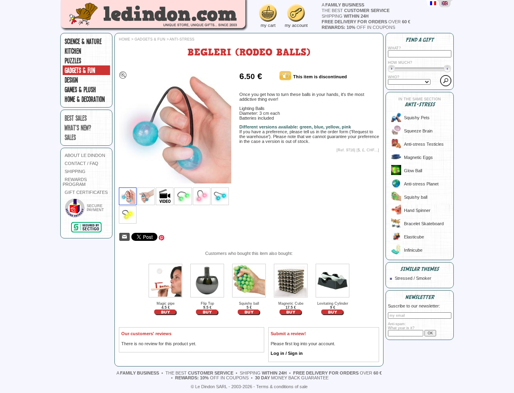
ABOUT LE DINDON (85, 155)
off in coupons (358, 27)
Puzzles (73, 60)
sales (70, 137)
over (366, 21)
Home (124, 39)
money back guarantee (291, 377)
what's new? (78, 127)
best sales (76, 118)
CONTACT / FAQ (81, 163)
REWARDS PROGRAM (75, 182)
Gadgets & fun (80, 70)
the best (356, 10)
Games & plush (80, 89)
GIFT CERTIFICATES (86, 192)
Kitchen (73, 51)
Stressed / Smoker (413, 278)
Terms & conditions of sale (282, 386)
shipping (345, 16)
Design (71, 80)
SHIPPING (75, 171)
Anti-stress (181, 39)
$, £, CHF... (368, 150)
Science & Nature (83, 41)
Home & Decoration (85, 99)
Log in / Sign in (287, 353)
